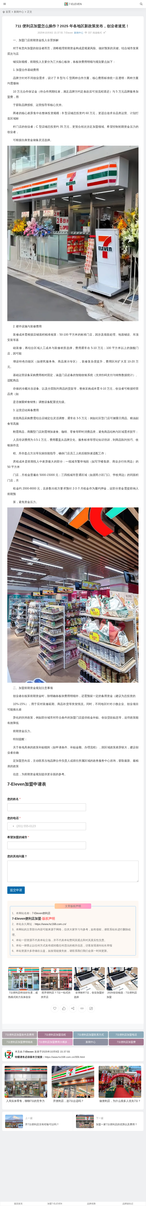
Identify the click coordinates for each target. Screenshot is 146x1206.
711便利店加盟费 (126, 1042)
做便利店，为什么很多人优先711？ (73, 1100)
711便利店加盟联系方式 (90, 1034)
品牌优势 (91, 1203)
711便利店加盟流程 (55, 1034)
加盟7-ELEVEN (54, 1203)
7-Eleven (28, 1051)
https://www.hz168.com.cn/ (50, 924)
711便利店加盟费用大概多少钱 (55, 1042)
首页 (8, 11)
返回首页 (18, 1203)
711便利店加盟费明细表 (19, 1042)
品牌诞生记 (127, 1203)
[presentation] (121, 1072)
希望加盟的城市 (18, 837)
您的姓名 (13, 799)
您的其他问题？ (17, 856)
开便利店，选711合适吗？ (21, 1100)
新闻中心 (19, 11)
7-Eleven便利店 (41, 913)
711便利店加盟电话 (126, 1034)
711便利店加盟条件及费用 (19, 1034)
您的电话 (13, 818)
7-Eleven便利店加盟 (26, 918)
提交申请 (16, 890)
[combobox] (11, 826)
